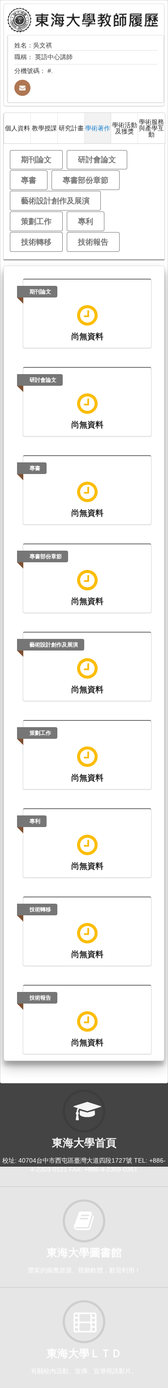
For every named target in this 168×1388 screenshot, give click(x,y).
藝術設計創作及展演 (55, 200)
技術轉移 (36, 241)
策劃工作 (36, 221)
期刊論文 (36, 159)
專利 (85, 221)
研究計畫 (71, 128)
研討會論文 (97, 159)
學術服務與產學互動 (151, 128)
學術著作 (97, 128)
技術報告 (93, 241)
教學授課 (44, 128)
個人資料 (17, 128)
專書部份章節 (85, 180)
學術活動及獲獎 (124, 128)
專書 (28, 180)
